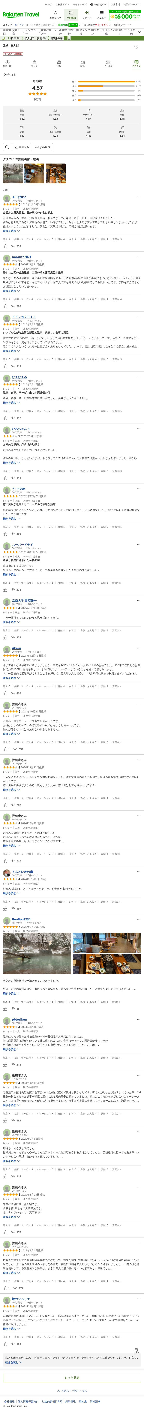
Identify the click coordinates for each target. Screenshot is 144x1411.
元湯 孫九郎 (11, 45)
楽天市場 (115, 4)
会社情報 (9, 1401)
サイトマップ (79, 4)
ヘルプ (48, 4)
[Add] (136, 47)
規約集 (83, 1401)
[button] (13, 173)
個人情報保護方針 (28, 1401)
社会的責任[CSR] (52, 1401)
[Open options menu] (138, 197)
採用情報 (70, 1401)
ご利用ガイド (62, 4)
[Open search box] (7, 147)
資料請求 (95, 1401)
